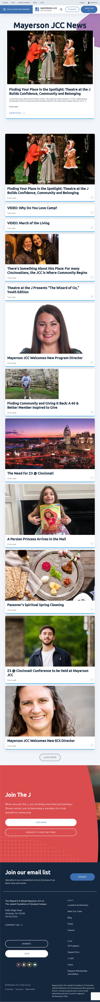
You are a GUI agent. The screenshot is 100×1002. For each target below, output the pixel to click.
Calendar (5, 2)
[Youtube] (35, 964)
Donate (72, 9)
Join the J (89, 9)
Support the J (74, 952)
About (35, 2)
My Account (93, 2)
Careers (71, 930)
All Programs (73, 945)
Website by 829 (30, 989)
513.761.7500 (11, 916)
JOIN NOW (40, 822)
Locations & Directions (78, 905)
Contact (82, 2)
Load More (50, 757)
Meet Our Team (75, 911)
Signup (82, 877)
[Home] (46, 9)
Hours (13, 2)
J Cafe (42, 2)
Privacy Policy (9, 989)
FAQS (70, 924)
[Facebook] (24, 964)
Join (26, 953)
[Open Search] (61, 9)
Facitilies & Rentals (24, 2)
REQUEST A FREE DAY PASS (41, 832)
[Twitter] (29, 964)
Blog (70, 917)
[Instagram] (18, 964)
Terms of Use (19, 989)
